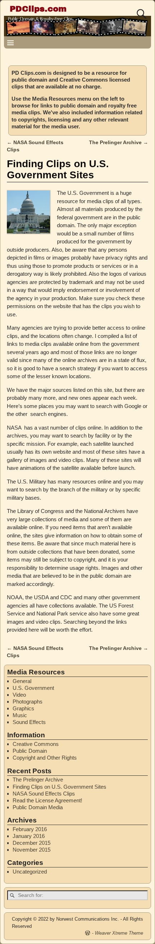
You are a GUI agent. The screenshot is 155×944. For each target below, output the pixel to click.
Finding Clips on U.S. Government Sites (59, 787)
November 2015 (31, 850)
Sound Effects (29, 722)
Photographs (28, 701)
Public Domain (30, 751)
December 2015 (31, 843)
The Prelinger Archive (118, 142)
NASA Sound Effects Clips (44, 794)
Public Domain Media (38, 807)
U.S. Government (33, 688)
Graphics (23, 708)
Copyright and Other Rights (45, 758)
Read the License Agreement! (47, 800)
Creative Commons (36, 744)
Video (19, 695)
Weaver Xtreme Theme (119, 933)
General (22, 681)
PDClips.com (38, 8)
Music (20, 715)
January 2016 (29, 836)
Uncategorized (30, 872)
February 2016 (30, 829)
